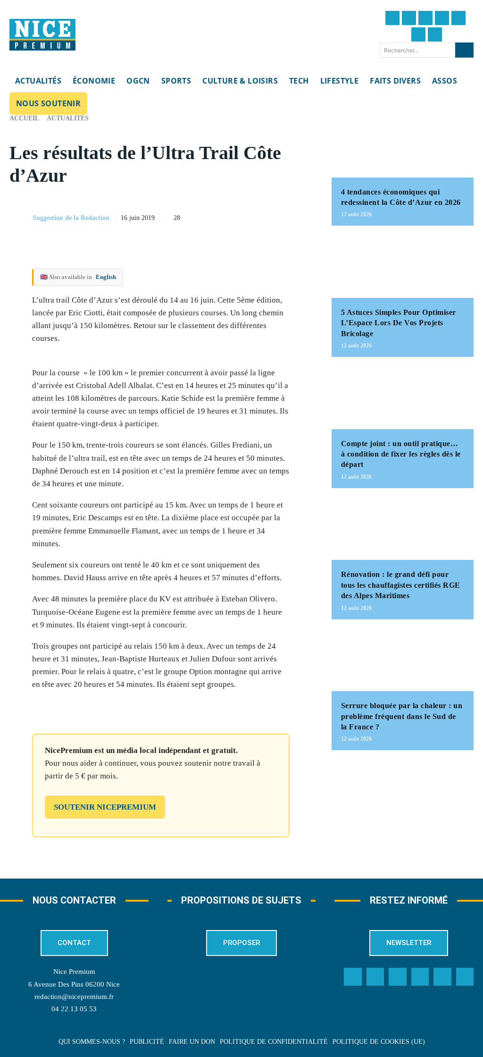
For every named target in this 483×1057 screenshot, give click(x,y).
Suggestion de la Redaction (71, 217)
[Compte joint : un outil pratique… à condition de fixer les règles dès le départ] (403, 397)
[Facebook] (392, 18)
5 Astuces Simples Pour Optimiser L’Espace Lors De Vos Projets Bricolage (398, 323)
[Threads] (442, 18)
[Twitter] (409, 18)
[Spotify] (442, 977)
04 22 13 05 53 (74, 1009)
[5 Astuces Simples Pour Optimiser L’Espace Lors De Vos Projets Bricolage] (403, 266)
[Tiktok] (458, 18)
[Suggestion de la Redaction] (20, 218)
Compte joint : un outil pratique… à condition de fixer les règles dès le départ (401, 454)
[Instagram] (425, 18)
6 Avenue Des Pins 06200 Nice (74, 984)
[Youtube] (435, 34)
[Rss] (465, 977)
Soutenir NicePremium (105, 807)
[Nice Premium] (42, 35)
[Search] (464, 50)
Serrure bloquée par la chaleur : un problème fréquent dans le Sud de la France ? (402, 716)
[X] (276, 205)
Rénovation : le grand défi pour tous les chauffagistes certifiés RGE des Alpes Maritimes (400, 585)
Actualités (68, 118)
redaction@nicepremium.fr (74, 996)
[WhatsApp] (298, 205)
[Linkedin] (418, 34)
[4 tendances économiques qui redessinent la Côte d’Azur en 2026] (403, 146)
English (106, 276)
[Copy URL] (233, 205)
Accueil (24, 118)
